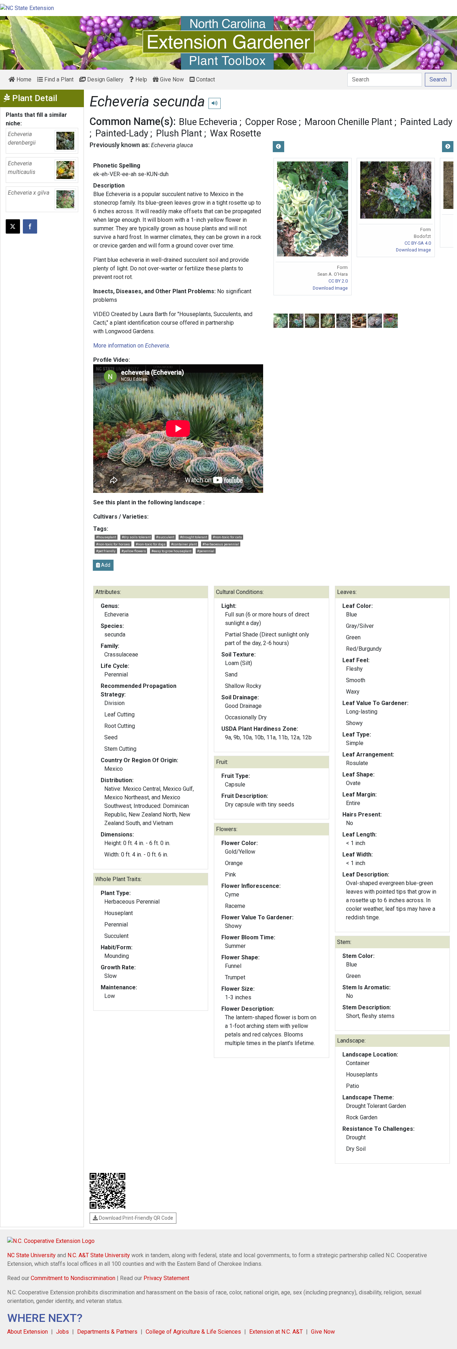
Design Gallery (105, 79)
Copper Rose (271, 121)
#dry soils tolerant (136, 537)
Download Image (330, 288)
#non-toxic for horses (113, 544)
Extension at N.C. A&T (276, 1331)
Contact (205, 79)
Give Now (171, 79)
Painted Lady (426, 121)
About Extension (27, 1331)
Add (105, 565)
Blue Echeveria (208, 121)
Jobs (62, 1331)
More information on (131, 345)
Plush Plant (179, 133)
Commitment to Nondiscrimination (73, 1278)
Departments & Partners (107, 1331)
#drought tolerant (193, 537)
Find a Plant (58, 79)
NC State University (31, 1255)
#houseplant (106, 537)
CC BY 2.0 (338, 281)
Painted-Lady (121, 133)
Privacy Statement (166, 1278)
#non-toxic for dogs (151, 544)
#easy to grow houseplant (171, 551)
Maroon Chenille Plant (348, 121)
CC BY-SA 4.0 (418, 243)
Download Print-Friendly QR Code (135, 1218)
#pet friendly (106, 551)
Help (140, 79)
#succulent (165, 537)
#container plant (184, 544)
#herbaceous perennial (220, 544)
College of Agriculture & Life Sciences (193, 1331)
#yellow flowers (133, 551)
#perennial (205, 551)
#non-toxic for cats (227, 537)
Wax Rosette (235, 133)
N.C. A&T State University (98, 1255)
